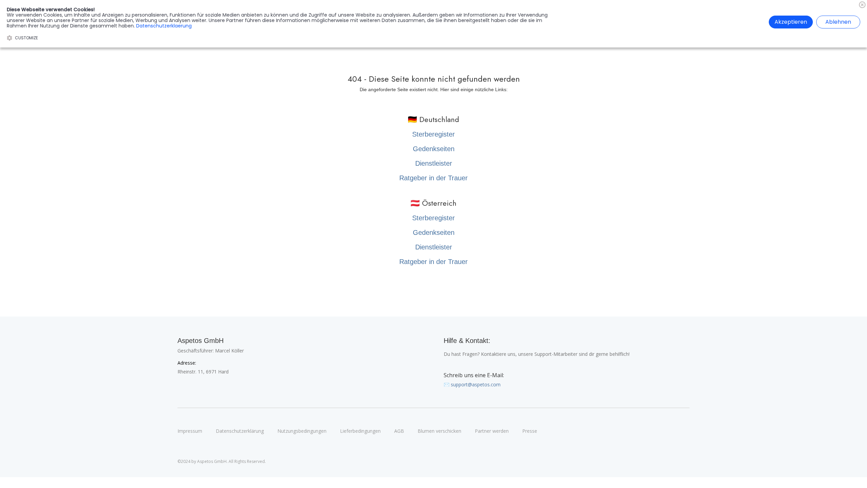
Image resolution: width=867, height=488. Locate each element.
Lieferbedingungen (360, 431)
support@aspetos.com (476, 384)
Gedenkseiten (433, 148)
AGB (399, 431)
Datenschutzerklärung (240, 431)
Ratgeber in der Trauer (433, 178)
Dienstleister (433, 163)
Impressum (189, 431)
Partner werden (492, 431)
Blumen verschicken (439, 431)
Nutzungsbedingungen (301, 431)
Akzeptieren (791, 22)
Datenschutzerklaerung (164, 25)
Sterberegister (433, 134)
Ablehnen (838, 22)
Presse (529, 431)
